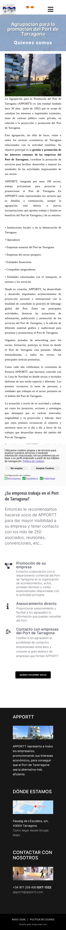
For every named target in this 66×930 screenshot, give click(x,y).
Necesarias (14, 478)
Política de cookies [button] (33, 461)
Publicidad (49, 478)
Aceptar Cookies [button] (45, 468)
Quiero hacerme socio (33, 675)
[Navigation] (50, 9)
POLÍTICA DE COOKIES (42, 919)
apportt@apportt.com (28, 892)
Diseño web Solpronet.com (33, 924)
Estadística (31, 478)
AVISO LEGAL (19, 919)
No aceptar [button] (17, 468)
